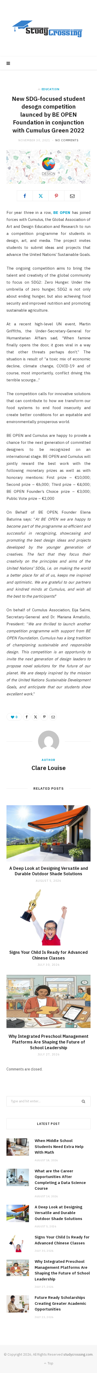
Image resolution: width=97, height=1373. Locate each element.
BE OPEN (61, 212)
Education (50, 89)
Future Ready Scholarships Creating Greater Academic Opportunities (60, 1303)
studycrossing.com (78, 1354)
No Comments (66, 140)
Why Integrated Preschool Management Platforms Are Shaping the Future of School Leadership (48, 1042)
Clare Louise (49, 768)
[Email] (72, 195)
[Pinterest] (56, 195)
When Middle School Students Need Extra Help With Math (59, 1146)
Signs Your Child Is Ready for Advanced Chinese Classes (48, 955)
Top (50, 1363)
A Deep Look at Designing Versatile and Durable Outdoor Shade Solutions (48, 871)
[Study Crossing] (48, 28)
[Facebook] (25, 195)
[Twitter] (41, 195)
